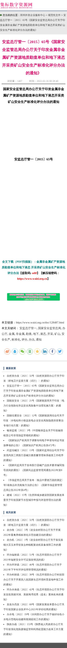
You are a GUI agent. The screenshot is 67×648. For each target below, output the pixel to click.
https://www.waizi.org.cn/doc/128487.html (40, 322)
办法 (31, 339)
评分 (24, 339)
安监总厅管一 (28, 328)
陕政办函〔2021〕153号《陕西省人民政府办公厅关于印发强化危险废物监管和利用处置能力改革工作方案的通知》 (33, 629)
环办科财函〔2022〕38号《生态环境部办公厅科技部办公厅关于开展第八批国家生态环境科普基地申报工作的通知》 (33, 579)
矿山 (57, 333)
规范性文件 (54, 15)
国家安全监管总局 (49, 328)
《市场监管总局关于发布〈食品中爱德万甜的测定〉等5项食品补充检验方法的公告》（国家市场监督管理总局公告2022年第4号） (33, 485)
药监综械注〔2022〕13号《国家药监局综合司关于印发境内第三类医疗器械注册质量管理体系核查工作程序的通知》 (33, 455)
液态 (43, 333)
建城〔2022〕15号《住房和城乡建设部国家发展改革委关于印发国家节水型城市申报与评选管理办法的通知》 (33, 500)
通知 (39, 339)
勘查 (29, 333)
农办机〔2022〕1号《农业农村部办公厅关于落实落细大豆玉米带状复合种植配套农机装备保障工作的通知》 (33, 545)
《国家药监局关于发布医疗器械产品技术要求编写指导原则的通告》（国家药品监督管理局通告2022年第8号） (33, 470)
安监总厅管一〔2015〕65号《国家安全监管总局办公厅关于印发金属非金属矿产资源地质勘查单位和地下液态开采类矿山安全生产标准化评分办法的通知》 (33, 390)
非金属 (20, 333)
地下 (36, 333)
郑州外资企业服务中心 (32, 15)
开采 (50, 333)
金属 (11, 333)
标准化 (16, 339)
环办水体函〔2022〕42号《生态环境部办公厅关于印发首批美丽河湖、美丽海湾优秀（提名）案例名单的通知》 (33, 594)
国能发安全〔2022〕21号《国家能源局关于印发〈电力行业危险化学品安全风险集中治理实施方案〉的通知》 (33, 405)
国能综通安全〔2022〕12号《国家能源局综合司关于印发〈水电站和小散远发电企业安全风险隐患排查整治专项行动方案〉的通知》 (33, 420)
